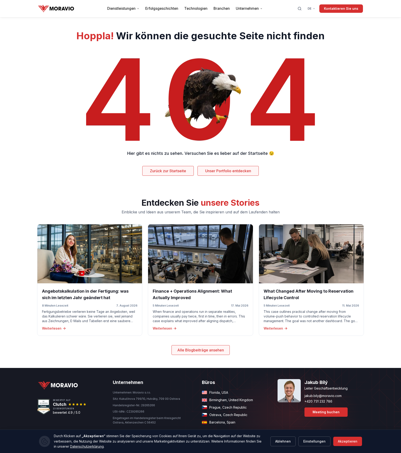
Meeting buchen (326, 412)
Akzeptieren (347, 441)
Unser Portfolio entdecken (228, 171)
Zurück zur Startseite (168, 171)
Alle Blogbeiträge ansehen (200, 350)
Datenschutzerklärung (87, 446)
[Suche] (300, 9)
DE (309, 8)
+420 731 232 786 (318, 401)
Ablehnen (283, 441)
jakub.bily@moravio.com (323, 396)
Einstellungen (314, 441)
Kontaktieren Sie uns (341, 8)
